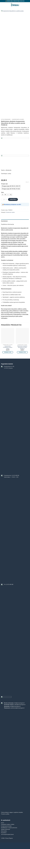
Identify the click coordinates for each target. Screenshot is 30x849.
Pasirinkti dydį (7, 352)
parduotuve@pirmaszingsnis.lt (17, 708)
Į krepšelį (13, 199)
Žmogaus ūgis (4, 183)
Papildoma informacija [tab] (7, 224)
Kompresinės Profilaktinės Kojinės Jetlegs (7, 347)
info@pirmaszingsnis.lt (19, 702)
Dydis (2, 192)
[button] (2, 5)
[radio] (11, 186)
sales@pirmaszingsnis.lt (19, 704)
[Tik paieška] (25, 4)
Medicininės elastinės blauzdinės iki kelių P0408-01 (22, 347)
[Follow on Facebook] (28, 838)
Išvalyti (27, 182)
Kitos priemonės (5, 119)
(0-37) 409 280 (9, 584)
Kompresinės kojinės (18, 119)
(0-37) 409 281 (15, 475)
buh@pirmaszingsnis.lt (15, 706)
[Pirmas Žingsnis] (15, 4)
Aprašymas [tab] (4, 221)
